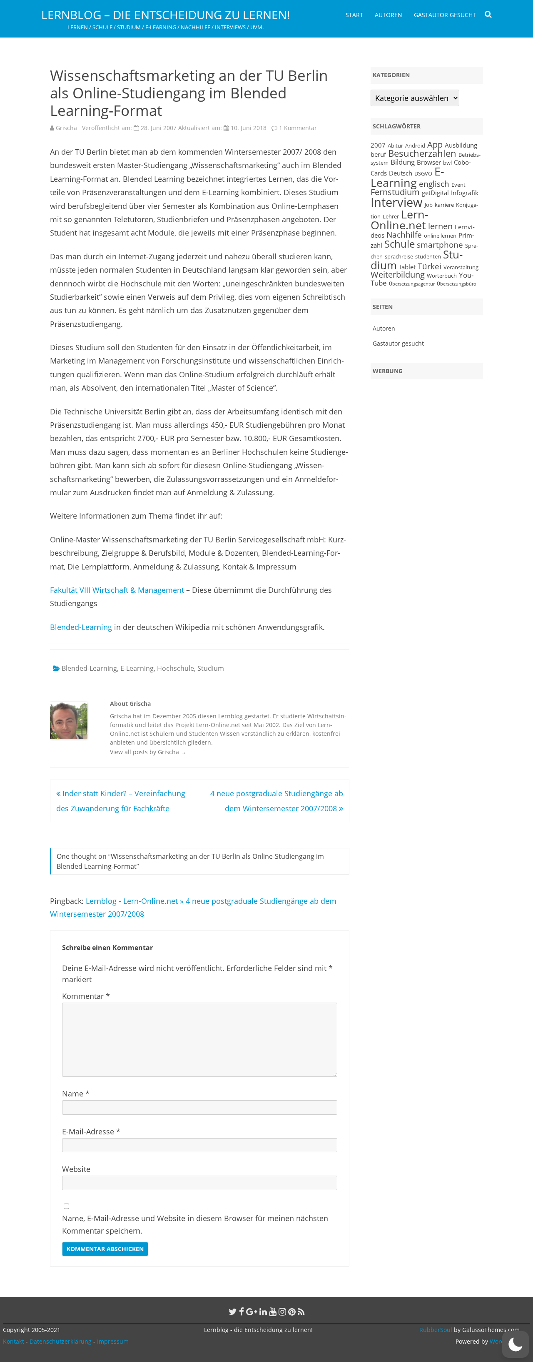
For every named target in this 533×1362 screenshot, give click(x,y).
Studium (210, 668)
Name (76, 1094)
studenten (428, 256)
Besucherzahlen (422, 153)
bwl (447, 162)
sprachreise (399, 256)
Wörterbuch (442, 275)
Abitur (395, 145)
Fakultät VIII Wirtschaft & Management (117, 590)
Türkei (429, 266)
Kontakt (13, 1341)
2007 (378, 145)
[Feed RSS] (301, 1311)
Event (458, 184)
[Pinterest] (292, 1311)
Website (76, 1169)
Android (415, 145)
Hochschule (175, 668)
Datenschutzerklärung (61, 1341)
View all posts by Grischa (148, 752)
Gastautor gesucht (445, 15)
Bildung (403, 162)
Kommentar (86, 996)
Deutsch (400, 173)
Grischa (66, 128)
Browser (429, 162)
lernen (440, 226)
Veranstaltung (460, 267)
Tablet (407, 266)
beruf (378, 154)
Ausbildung (461, 145)
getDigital (435, 192)
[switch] (515, 1344)
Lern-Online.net (399, 220)
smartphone (440, 244)
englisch (434, 183)
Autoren (388, 15)
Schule (399, 244)
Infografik (464, 192)
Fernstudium (395, 192)
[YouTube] (272, 1311)
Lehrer (391, 216)
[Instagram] (282, 1311)
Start (354, 15)
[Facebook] (241, 1311)
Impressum (113, 1341)
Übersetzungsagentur (412, 284)
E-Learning (137, 668)
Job (429, 204)
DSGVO (423, 173)
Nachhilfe (404, 234)
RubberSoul (435, 1330)
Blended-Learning (81, 627)
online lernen (440, 235)
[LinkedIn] (263, 1311)
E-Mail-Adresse (91, 1131)
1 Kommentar (298, 128)
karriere (444, 204)
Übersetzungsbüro (456, 284)
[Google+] (251, 1311)
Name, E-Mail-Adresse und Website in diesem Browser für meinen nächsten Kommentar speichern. (195, 1224)
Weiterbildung (398, 274)
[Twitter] (233, 1311)
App (435, 144)
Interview (397, 202)
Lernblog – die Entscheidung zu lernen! (165, 14)
